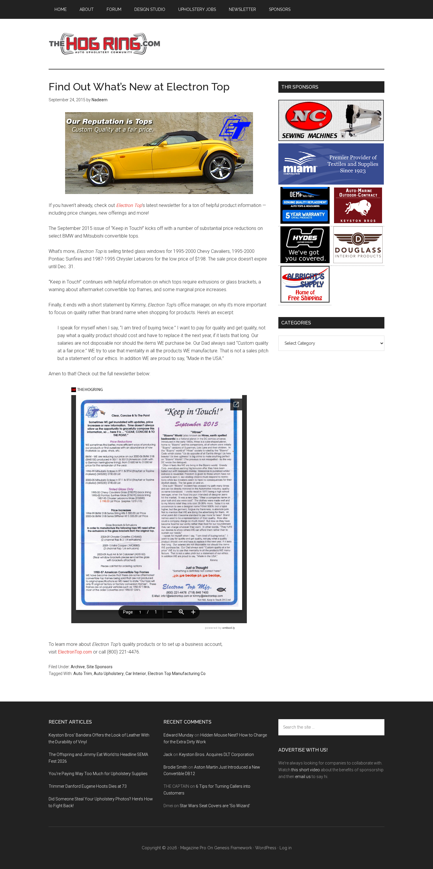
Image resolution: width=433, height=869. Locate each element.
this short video (305, 769)
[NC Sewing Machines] (331, 139)
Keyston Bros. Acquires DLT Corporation (216, 754)
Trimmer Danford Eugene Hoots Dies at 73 (88, 786)
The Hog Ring (105, 44)
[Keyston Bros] (358, 222)
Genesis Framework (233, 847)
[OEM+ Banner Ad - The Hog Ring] (305, 222)
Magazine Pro (193, 847)
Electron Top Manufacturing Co (177, 673)
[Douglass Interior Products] (358, 261)
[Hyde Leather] (305, 261)
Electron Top (129, 205)
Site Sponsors (100, 666)
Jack (167, 754)
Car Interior (135, 673)
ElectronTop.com (75, 652)
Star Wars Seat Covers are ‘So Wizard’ (215, 805)
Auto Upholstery (109, 673)
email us (303, 776)
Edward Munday (178, 735)
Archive (78, 666)
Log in (286, 847)
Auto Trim (82, 673)
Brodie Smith (175, 767)
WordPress (265, 847)
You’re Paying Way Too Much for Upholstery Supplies (98, 773)
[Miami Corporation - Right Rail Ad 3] (331, 183)
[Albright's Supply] (305, 301)
